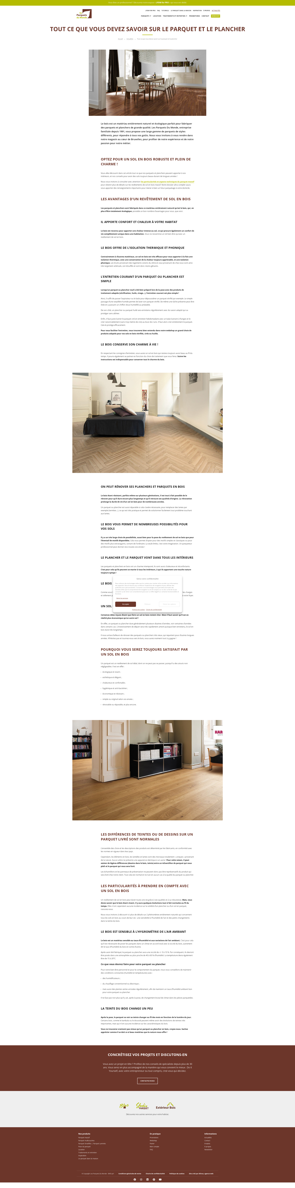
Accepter (125, 604)
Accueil (120, 39)
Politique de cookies (138, 609)
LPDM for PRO (162, 2)
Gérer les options (169, 604)
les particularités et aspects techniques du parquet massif (167, 181)
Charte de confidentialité (154, 609)
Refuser (147, 604)
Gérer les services (122, 598)
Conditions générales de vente (129, 1174)
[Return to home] (93, 12)
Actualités (130, 39)
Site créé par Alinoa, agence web (201, 1174)
